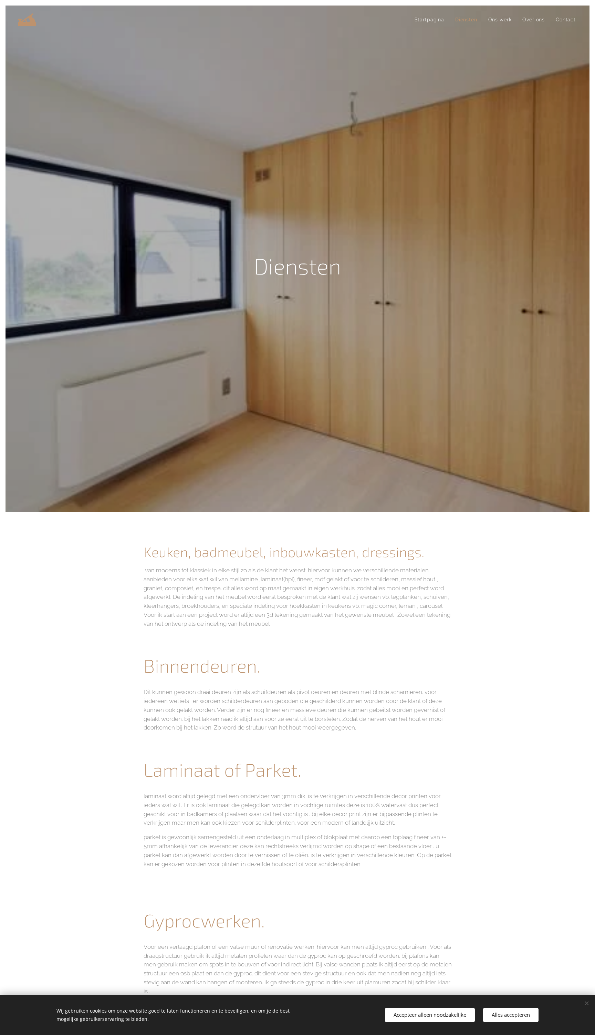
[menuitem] (431, 19)
